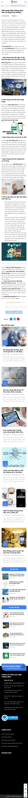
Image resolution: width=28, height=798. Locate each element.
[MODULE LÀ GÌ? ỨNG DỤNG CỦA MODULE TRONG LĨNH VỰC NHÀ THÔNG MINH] (5, 574)
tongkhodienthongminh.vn (10, 296)
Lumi (14, 283)
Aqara (9, 281)
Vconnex (9, 283)
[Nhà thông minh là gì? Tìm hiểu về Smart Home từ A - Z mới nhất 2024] (6, 623)
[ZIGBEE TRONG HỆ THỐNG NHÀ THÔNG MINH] (5, 582)
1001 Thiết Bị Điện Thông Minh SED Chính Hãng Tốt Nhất (17, 614)
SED (18, 281)
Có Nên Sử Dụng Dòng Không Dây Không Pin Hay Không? (17, 634)
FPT (6, 283)
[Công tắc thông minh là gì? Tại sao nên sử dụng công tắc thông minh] (6, 643)
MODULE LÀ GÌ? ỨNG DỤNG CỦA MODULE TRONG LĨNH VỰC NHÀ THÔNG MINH (16, 575)
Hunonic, (13, 281)
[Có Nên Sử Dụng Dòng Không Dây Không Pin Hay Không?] (6, 633)
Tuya (5, 281)
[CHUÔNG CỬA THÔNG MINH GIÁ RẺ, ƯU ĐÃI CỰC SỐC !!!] (5, 597)
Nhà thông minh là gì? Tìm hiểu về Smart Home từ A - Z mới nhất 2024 (17, 624)
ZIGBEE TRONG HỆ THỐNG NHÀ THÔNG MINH (16, 582)
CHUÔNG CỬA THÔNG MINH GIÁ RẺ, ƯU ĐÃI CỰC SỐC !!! (17, 598)
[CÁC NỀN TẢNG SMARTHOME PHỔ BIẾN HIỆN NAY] (5, 590)
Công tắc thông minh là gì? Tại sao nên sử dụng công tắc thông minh (17, 644)
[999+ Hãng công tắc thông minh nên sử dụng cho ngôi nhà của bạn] (6, 653)
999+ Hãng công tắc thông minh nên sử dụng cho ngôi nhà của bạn (17, 655)
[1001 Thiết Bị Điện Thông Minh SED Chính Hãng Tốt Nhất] (6, 613)
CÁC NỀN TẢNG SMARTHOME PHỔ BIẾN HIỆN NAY (17, 590)
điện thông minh (17, 164)
